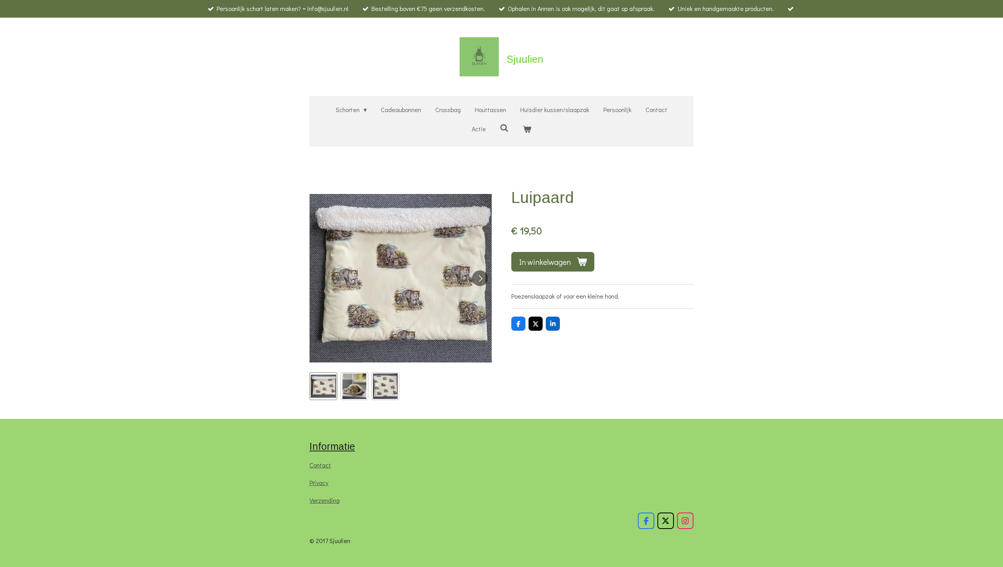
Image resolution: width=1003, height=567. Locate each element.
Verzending (325, 500)
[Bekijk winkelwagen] (527, 129)
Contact (320, 465)
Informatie (332, 446)
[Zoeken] (504, 127)
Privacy (319, 482)
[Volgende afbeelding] (480, 278)
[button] (323, 386)
